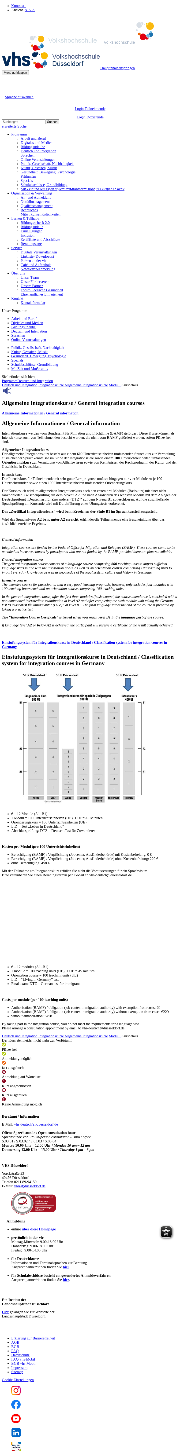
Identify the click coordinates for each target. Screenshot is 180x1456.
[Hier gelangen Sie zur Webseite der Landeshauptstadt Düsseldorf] (34, 1330)
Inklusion (27, 235)
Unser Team (30, 277)
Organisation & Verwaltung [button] (31, 193)
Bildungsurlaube (33, 147)
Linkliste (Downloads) (37, 256)
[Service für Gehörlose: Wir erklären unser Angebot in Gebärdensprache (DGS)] (6, 92)
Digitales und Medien (36, 143)
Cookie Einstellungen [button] (18, 1380)
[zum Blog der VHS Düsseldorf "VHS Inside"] (16, 1450)
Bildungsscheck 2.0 (35, 223)
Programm (9, 381)
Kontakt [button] (17, 298)
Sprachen (27, 155)
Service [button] (16, 248)
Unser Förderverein (35, 282)
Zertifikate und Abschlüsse (40, 239)
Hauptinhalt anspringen (117, 68)
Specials (27, 181)
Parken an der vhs (34, 261)
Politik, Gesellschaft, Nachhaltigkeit (47, 164)
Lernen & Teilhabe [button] (25, 218)
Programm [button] (19, 134)
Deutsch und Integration (38, 151)
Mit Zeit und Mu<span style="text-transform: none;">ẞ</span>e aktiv (72, 189)
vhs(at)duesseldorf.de (29, 1186)
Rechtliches (29, 210)
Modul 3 (115, 385)
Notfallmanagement (35, 202)
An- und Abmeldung (36, 197)
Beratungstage (31, 244)
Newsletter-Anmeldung (38, 269)
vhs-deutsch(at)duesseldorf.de (36, 1124)
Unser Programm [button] (14, 311)
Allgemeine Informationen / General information (40, 413)
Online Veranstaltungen (38, 159)
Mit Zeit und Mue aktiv (29, 369)
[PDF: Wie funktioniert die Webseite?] (6, 82)
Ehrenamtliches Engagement (42, 294)
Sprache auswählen (19, 97)
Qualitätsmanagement (36, 206)
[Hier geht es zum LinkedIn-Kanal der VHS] (16, 1436)
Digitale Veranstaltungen (39, 252)
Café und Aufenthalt (36, 265)
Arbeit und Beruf (33, 138)
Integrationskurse (51, 385)
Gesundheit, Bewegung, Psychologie (48, 172)
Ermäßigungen (31, 231)
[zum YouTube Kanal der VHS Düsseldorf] (16, 1422)
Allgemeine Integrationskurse (86, 385)
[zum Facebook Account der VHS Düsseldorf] (16, 1408)
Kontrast (18, 6)
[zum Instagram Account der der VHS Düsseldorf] (16, 1394)
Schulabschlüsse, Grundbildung (44, 185)
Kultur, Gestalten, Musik (39, 168)
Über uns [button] (18, 273)
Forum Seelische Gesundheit (42, 290)
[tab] (90, 413)
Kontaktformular (33, 303)
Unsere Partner (32, 286)
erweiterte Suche (14, 126)
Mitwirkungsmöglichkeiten (40, 214)
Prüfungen (28, 176)
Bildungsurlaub (32, 227)
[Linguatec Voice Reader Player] (17, 390)
